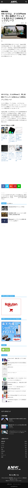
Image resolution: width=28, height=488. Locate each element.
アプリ (2, 445)
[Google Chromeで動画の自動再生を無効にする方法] (4, 420)
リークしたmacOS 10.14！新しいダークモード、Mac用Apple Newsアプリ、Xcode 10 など (7, 196)
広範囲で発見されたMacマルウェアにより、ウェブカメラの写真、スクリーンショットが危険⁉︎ (19, 156)
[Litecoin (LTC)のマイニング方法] (4, 208)
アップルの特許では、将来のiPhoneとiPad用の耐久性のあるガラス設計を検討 (20, 196)
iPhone (6, 9)
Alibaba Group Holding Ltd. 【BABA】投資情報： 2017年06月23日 (19, 138)
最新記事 (6, 11)
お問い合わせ (10, 367)
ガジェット (3, 455)
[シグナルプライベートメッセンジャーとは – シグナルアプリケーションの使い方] (4, 432)
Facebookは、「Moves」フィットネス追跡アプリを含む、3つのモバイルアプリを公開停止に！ (11, 138)
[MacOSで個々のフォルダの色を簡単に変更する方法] (4, 426)
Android (3, 451)
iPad (2, 453)
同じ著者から (10, 203)
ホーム (2, 9)
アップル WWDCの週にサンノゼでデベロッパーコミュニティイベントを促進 (11, 156)
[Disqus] (14, 245)
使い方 (2, 447)
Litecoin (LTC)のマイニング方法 (16, 206)
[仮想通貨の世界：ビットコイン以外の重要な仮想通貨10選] (4, 214)
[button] (26, 2)
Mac (2, 449)
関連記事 (4, 203)
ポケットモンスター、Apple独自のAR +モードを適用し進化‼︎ (4, 137)
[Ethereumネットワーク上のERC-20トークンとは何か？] (4, 221)
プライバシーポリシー (12, 372)
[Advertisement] (14, 5)
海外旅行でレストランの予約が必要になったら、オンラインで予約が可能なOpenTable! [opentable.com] (4, 156)
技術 (2, 457)
